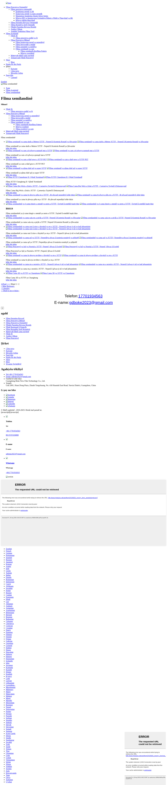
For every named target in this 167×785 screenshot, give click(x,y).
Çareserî (14, 77)
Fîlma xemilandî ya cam (25, 49)
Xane (8, 88)
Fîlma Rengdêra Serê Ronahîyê (18, 329)
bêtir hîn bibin (11, 148)
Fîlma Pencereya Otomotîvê (16, 7)
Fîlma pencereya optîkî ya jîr (27, 38)
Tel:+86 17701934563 (14, 374)
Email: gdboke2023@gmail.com (18, 377)
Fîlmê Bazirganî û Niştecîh (16, 327)
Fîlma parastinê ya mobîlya (26, 47)
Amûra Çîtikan (16, 29)
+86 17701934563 (13, 431)
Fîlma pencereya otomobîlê (21, 9)
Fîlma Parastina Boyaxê (15, 318)
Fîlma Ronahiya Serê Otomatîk (23, 25)
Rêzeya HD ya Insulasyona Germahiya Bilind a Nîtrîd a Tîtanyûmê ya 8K (44, 18)
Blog (13, 62)
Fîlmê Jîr (14, 36)
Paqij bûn (9, 75)
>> (9, 284)
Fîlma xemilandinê (13, 92)
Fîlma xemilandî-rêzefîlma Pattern (34, 51)
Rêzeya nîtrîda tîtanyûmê (25, 20)
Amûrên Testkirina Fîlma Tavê (22, 31)
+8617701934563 (13, 473)
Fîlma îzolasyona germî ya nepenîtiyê (30, 42)
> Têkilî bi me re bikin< (10, 291)
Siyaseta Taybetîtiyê (13, 364)
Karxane (14, 69)
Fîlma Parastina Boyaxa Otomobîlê (24, 23)
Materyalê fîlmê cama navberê (22, 55)
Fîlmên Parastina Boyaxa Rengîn (23, 27)
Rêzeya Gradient (22, 127)
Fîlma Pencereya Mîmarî (20, 40)
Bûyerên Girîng (17, 73)
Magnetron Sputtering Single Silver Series (32, 16)
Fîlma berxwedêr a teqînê (25, 44)
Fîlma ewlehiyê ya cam (24, 129)
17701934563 (90, 296)
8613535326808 (12, 435)
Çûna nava (15, 71)
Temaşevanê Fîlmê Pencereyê (22, 58)
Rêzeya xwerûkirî (27, 53)
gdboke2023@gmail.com (91, 302)
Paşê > (5, 284)
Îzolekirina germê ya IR (25, 12)
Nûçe (8, 60)
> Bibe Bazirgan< (8, 286)
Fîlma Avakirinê (12, 33)
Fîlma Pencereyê (12, 338)
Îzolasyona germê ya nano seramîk (29, 14)
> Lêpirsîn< (5, 288)
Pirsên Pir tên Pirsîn (13, 64)
